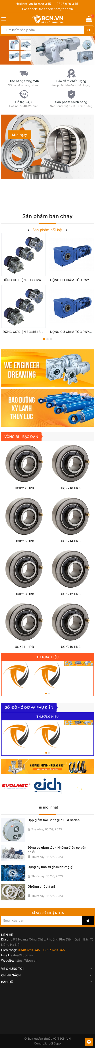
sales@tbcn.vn (22, 955)
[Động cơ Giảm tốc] (78, 663)
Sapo (57, 1043)
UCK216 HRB (70, 488)
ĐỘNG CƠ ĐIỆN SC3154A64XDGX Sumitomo (36, 332)
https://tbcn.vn (26, 960)
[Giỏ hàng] (89, 20)
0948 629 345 (40, 4)
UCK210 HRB (70, 647)
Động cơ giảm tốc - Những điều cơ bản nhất (57, 850)
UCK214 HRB (70, 541)
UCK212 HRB (70, 594)
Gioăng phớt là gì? (42, 886)
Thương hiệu (47, 657)
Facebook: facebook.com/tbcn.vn (47, 9)
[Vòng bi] (16, 675)
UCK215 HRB (24, 541)
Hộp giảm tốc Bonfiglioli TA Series (54, 820)
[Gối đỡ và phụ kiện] (47, 675)
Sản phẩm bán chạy (47, 216)
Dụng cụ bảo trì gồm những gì (50, 867)
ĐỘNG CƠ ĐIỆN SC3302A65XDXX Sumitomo (36, 280)
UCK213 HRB (24, 594)
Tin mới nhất (47, 807)
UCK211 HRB (24, 647)
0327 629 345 (67, 4)
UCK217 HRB (24, 488)
